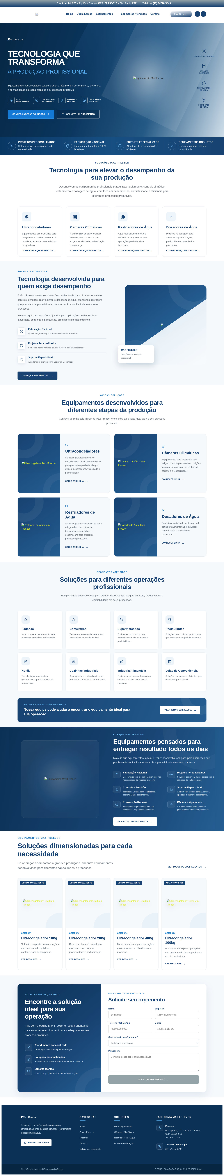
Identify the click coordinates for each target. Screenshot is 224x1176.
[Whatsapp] (197, 14)
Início (82, 1126)
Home (69, 14)
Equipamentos (104, 14)
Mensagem (114, 1051)
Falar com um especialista (180, 710)
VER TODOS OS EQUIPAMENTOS (187, 866)
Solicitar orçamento (153, 1079)
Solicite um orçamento (80, 114)
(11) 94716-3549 (173, 1149)
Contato (155, 14)
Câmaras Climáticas (124, 1132)
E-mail (158, 1023)
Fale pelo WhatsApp (38, 1143)
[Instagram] (203, 14)
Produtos (84, 1137)
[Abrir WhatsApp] (216, 1168)
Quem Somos (84, 14)
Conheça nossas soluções (28, 114)
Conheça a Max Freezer (37, 375)
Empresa (159, 1009)
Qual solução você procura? (123, 1037)
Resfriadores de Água (124, 1137)
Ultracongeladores (123, 1126)
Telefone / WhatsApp (119, 1023)
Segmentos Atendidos (134, 14)
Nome (111, 1009)
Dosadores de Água (123, 1143)
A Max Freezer (87, 1132)
